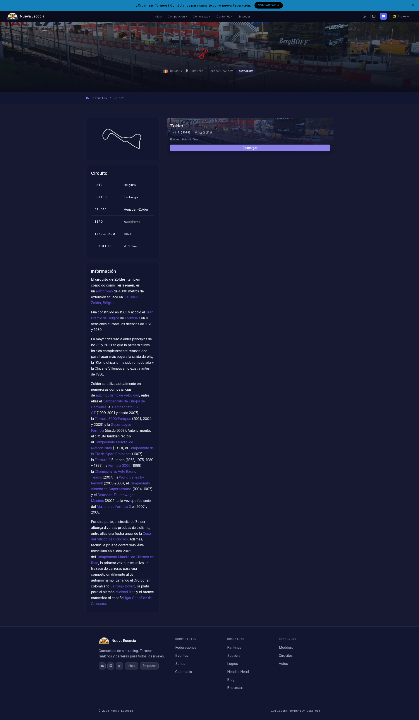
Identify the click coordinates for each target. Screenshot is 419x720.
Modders (286, 647)
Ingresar (403, 16)
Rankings (234, 647)
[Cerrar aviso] (413, 5)
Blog (230, 680)
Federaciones (185, 647)
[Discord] (383, 16)
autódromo (104, 291)
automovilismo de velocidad (117, 395)
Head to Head (238, 672)
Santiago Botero (123, 586)
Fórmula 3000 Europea (113, 419)
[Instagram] (119, 665)
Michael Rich (125, 592)
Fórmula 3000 (119, 465)
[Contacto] (373, 16)
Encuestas (235, 688)
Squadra (233, 656)
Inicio (158, 16)
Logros (232, 664)
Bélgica (108, 303)
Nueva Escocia (32, 16)
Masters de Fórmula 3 (114, 507)
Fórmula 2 (102, 460)
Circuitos (98, 98)
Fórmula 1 (132, 318)
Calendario (183, 672)
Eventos (181, 656)
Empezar (244, 16)
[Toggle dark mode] (364, 16)
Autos (283, 664)
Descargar (250, 148)
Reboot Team (190, 139)
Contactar (267, 5)
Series (180, 664)
